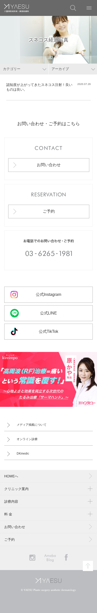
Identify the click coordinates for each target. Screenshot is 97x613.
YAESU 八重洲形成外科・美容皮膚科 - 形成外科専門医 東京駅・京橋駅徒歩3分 (16, 8)
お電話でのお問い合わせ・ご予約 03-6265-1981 (48, 250)
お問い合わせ (49, 165)
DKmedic (23, 453)
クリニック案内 (16, 489)
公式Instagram (48, 294)
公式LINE (48, 313)
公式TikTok (48, 331)
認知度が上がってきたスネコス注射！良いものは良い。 (39, 87)
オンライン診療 (27, 439)
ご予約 (49, 211)
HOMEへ (11, 476)
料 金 (8, 514)
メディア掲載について (32, 424)
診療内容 (11, 501)
